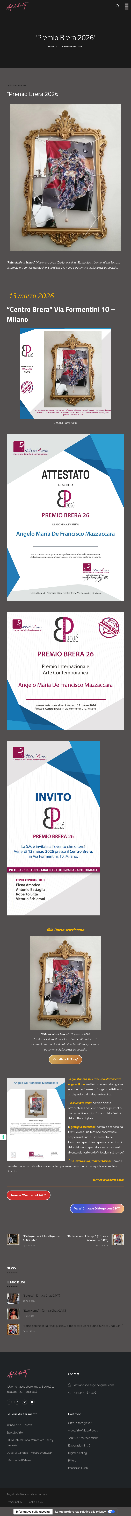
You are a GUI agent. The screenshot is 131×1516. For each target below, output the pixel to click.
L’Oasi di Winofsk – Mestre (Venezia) (29, 1452)
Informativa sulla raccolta (33, 1511)
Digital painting (77, 1453)
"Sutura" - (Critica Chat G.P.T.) (41, 1295)
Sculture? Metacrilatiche (83, 1438)
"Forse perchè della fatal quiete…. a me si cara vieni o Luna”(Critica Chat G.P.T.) (73, 1325)
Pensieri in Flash (78, 1468)
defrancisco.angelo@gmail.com (94, 1385)
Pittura (72, 1460)
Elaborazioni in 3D (79, 1445)
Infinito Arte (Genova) (20, 1425)
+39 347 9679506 (85, 1392)
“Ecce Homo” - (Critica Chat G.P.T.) (44, 1310)
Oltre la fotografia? (80, 1423)
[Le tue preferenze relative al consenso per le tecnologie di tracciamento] (3, 1137)
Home (51, 46)
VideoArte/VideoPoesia (83, 1430)
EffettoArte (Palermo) (20, 1460)
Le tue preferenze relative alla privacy (80, 1511)
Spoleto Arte (15, 1432)
